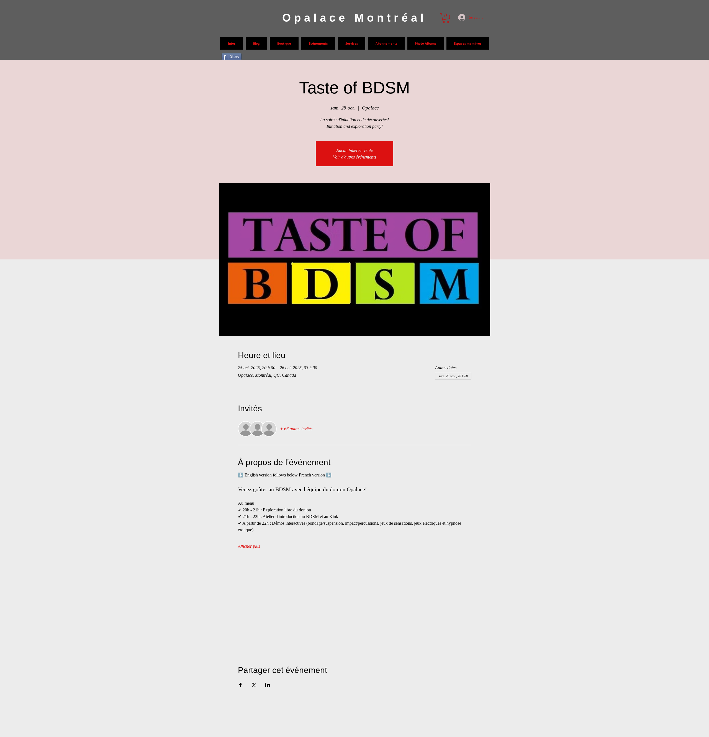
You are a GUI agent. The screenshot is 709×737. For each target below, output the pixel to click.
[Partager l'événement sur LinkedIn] (267, 685)
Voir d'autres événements (354, 157)
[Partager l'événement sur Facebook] (240, 685)
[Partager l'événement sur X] (254, 685)
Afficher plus (249, 546)
